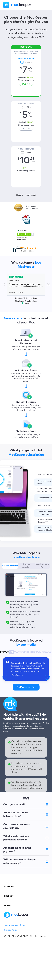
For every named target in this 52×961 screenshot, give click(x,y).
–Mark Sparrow (17, 675)
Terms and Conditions (14, 925)
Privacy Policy (10, 930)
